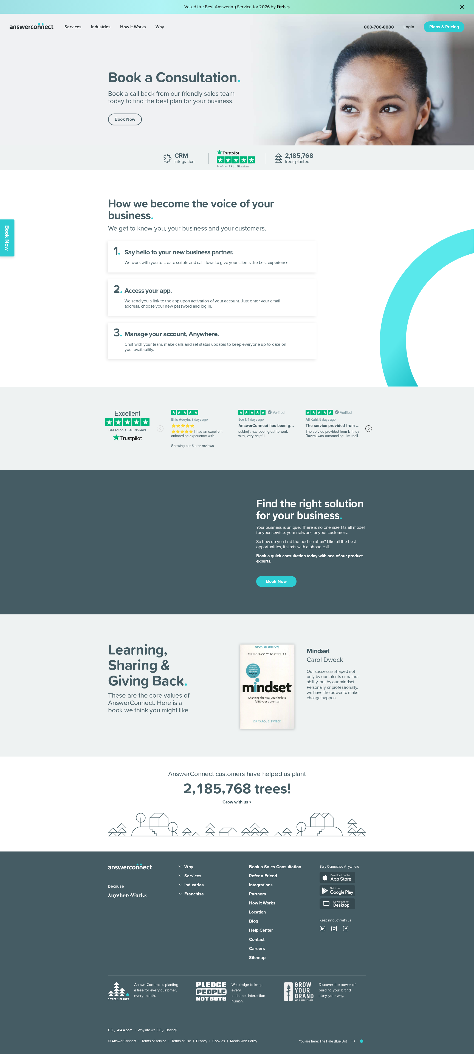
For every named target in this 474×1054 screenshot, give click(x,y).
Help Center (261, 930)
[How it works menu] (148, 27)
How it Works (133, 27)
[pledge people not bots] (211, 993)
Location (257, 912)
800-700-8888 (379, 27)
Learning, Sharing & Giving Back (146, 665)
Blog (253, 921)
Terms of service (154, 1041)
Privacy (201, 1041)
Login (409, 27)
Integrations (261, 885)
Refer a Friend (263, 876)
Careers (257, 948)
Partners (257, 894)
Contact (256, 939)
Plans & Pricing (444, 27)
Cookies (218, 1041)
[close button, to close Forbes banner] (462, 7)
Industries (101, 27)
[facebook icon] (346, 928)
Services (72, 27)
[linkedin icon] (323, 928)
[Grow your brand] (299, 993)
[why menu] (180, 867)
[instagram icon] (334, 928)
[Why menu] (166, 27)
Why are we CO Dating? (157, 1030)
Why (160, 27)
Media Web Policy (243, 1041)
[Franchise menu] (180, 894)
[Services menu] (84, 27)
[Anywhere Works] (127, 895)
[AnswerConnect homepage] (130, 867)
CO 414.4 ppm (120, 1030)
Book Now (125, 119)
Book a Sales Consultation (275, 867)
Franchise (194, 894)
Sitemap (257, 957)
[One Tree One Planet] (118, 993)
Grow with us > (237, 802)
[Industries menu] (113, 27)
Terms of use (181, 1041)
